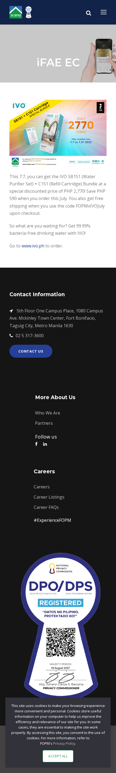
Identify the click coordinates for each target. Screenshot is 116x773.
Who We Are (47, 413)
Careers (42, 487)
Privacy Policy (64, 743)
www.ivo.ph (33, 246)
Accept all (58, 756)
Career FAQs (46, 507)
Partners (44, 423)
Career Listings (49, 497)
